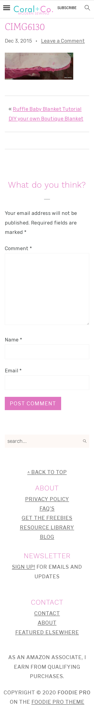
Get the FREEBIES (47, 518)
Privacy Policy (47, 499)
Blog (47, 537)
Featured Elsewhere (47, 632)
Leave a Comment (63, 41)
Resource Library (47, 528)
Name (13, 340)
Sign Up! (23, 567)
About (47, 623)
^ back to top (47, 472)
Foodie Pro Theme (57, 702)
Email (13, 371)
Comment (18, 248)
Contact (47, 613)
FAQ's (47, 509)
